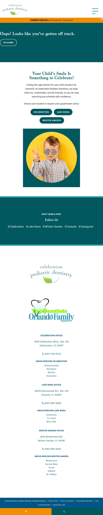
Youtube (71, 226)
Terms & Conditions (67, 501)
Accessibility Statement (84, 501)
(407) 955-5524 (52, 449)
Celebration (41, 112)
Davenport (51, 369)
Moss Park (51, 422)
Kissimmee (51, 376)
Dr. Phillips (51, 474)
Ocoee (51, 467)
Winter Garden (52, 120)
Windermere (51, 461)
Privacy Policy (53, 501)
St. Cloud (51, 418)
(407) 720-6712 (52, 354)
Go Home (8, 42)
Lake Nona (63, 112)
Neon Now (61, 505)
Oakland (51, 471)
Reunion (51, 372)
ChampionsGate (51, 365)
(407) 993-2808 (52, 403)
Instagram (86, 226)
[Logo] (51, 273)
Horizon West (51, 464)
